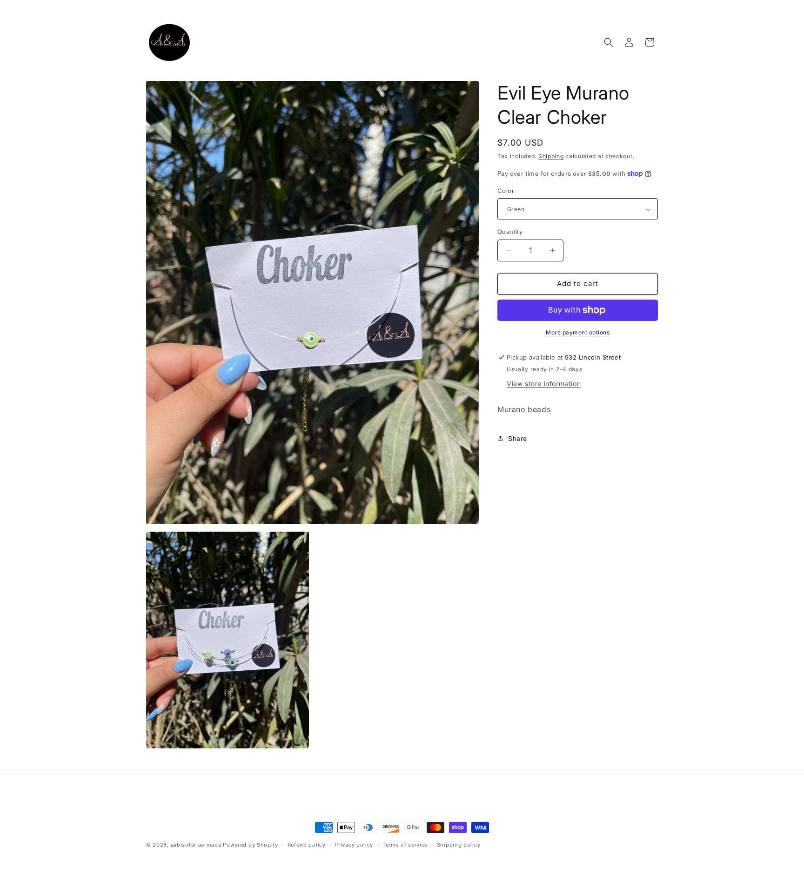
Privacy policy (354, 844)
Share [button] (517, 438)
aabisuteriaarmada (196, 844)
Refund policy (307, 844)
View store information (544, 383)
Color (505, 190)
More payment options (578, 332)
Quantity (510, 231)
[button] (608, 42)
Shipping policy (459, 844)
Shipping (551, 156)
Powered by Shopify (250, 844)
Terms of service (405, 844)
